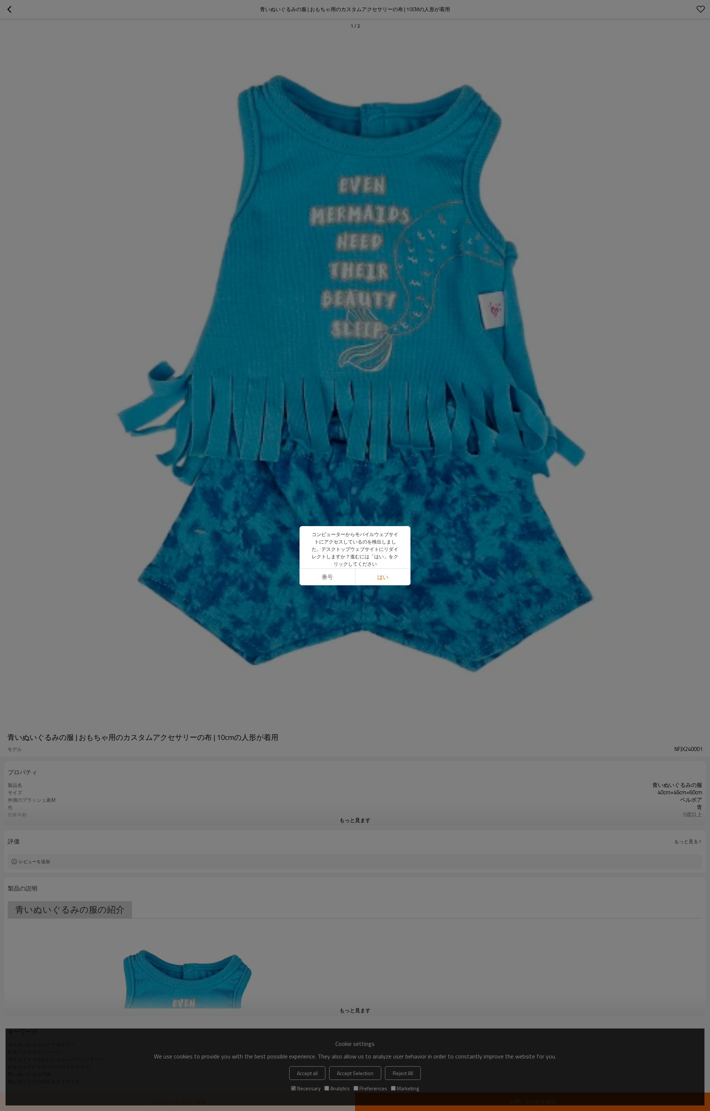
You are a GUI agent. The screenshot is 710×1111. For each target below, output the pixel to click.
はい (382, 577)
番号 (327, 577)
